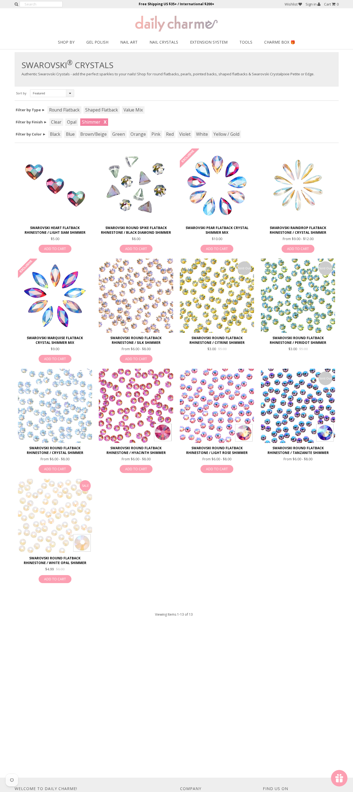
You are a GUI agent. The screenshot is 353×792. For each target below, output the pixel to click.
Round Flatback (64, 110)
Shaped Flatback (101, 110)
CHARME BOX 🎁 (279, 42)
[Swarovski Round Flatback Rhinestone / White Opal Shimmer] (55, 516)
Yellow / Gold (226, 134)
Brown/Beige (93, 134)
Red (170, 134)
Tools (245, 42)
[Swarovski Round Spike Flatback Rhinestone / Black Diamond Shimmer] (136, 185)
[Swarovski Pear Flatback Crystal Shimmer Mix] (217, 185)
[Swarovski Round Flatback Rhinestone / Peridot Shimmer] (298, 296)
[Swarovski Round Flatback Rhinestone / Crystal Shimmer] (55, 406)
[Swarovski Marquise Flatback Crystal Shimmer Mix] (55, 296)
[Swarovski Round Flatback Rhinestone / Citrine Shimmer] (217, 296)
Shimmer (91, 122)
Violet (185, 134)
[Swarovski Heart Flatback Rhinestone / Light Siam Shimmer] (55, 185)
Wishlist (291, 4)
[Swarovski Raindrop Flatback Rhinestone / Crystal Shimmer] (298, 185)
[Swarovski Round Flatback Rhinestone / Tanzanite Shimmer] (298, 406)
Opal (71, 122)
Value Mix (133, 110)
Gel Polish (97, 42)
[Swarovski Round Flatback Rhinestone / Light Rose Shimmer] (217, 406)
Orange (138, 134)
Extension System (209, 42)
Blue (70, 134)
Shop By (66, 42)
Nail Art (129, 42)
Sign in (311, 4)
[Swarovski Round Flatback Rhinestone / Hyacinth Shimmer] (136, 406)
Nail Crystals (163, 42)
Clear (56, 122)
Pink (156, 134)
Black (55, 134)
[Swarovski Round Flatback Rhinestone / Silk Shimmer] (136, 296)
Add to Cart (55, 248)
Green (118, 134)
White (202, 134)
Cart (331, 4)
